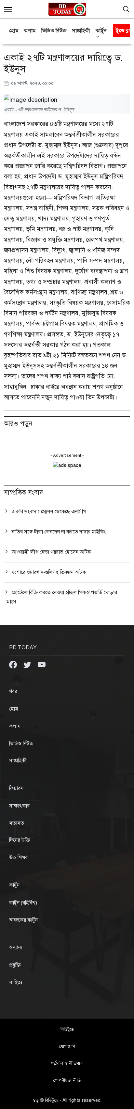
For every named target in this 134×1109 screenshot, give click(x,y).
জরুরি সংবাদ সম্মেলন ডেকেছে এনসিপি (49, 511)
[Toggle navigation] (126, 9)
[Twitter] (28, 664)
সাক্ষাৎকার (19, 806)
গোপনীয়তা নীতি (67, 1080)
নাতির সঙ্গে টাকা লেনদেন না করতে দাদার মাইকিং (59, 532)
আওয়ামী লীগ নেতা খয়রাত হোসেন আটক (51, 552)
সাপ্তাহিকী (81, 30)
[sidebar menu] (8, 9)
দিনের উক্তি (19, 840)
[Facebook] (13, 664)
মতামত (16, 823)
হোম (14, 30)
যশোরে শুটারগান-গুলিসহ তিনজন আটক (49, 572)
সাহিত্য (15, 982)
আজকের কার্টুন (23, 920)
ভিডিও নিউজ (54, 30)
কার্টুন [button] (101, 30)
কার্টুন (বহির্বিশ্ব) (23, 903)
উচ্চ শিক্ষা (18, 857)
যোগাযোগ (67, 1046)
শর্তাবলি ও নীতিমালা (67, 1063)
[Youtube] (42, 664)
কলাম (30, 30)
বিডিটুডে (67, 1029)
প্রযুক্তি (15, 965)
